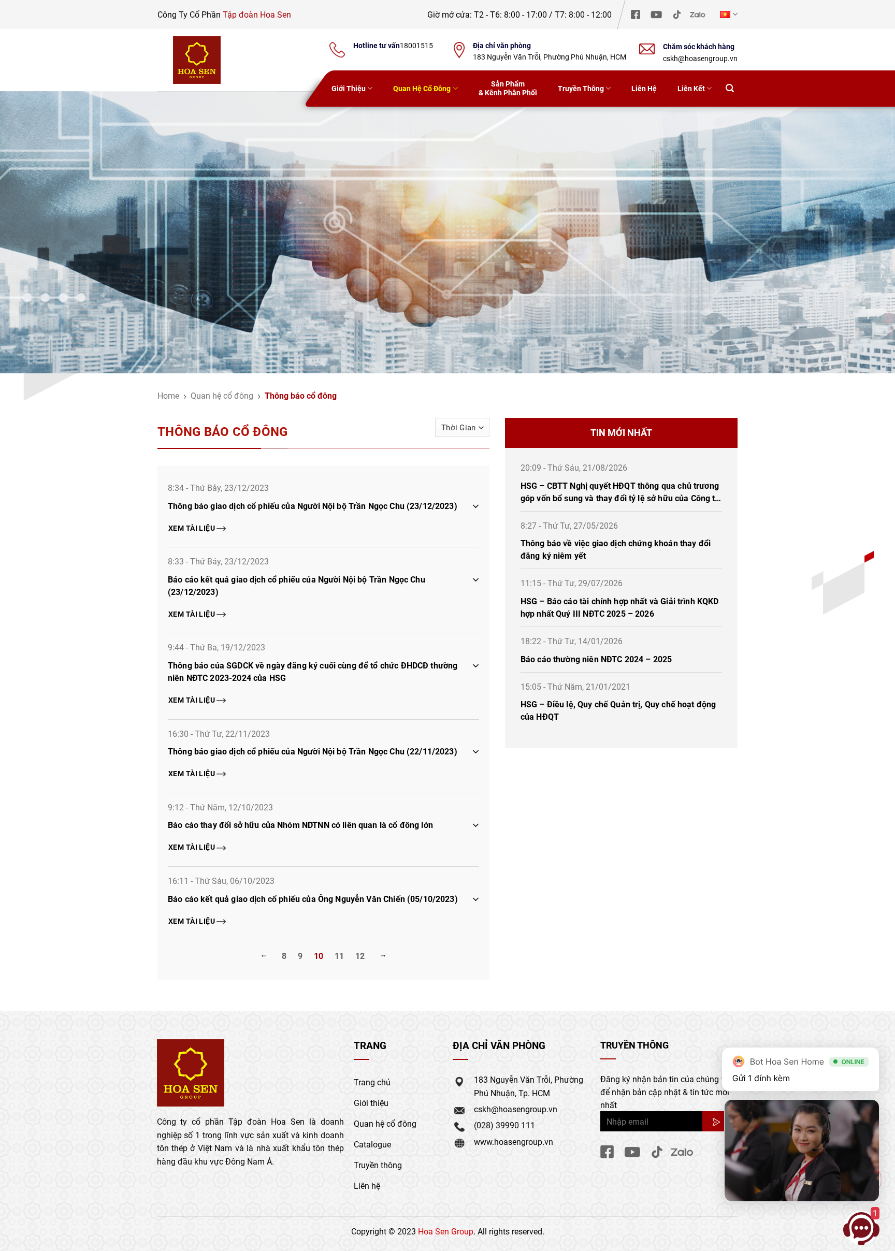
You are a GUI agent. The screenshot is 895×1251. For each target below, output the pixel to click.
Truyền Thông (581, 88)
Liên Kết (691, 88)
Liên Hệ (644, 88)
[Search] (730, 89)
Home (168, 395)
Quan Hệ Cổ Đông (422, 88)
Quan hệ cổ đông (222, 395)
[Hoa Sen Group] (197, 60)
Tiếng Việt (727, 14)
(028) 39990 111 (504, 1124)
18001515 (416, 45)
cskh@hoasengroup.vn (700, 58)
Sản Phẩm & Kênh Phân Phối (508, 88)
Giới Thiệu (348, 88)
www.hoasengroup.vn (513, 1141)
